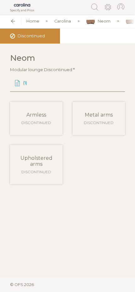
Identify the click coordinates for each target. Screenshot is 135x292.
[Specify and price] (22, 5)
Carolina (62, 21)
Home (32, 21)
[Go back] (13, 21)
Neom (104, 21)
